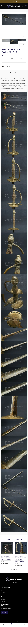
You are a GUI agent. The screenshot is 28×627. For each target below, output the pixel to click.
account (23, 6)
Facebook (11, 1)
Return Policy (4, 590)
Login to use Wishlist (17, 59)
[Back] (2, 10)
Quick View (12, 546)
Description (14, 73)
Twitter (14, 1)
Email (17, 1)
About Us (3, 592)
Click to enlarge (23, 36)
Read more (5, 563)
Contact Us (3, 599)
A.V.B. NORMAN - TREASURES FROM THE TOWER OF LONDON (7, 557)
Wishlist (3, 601)
